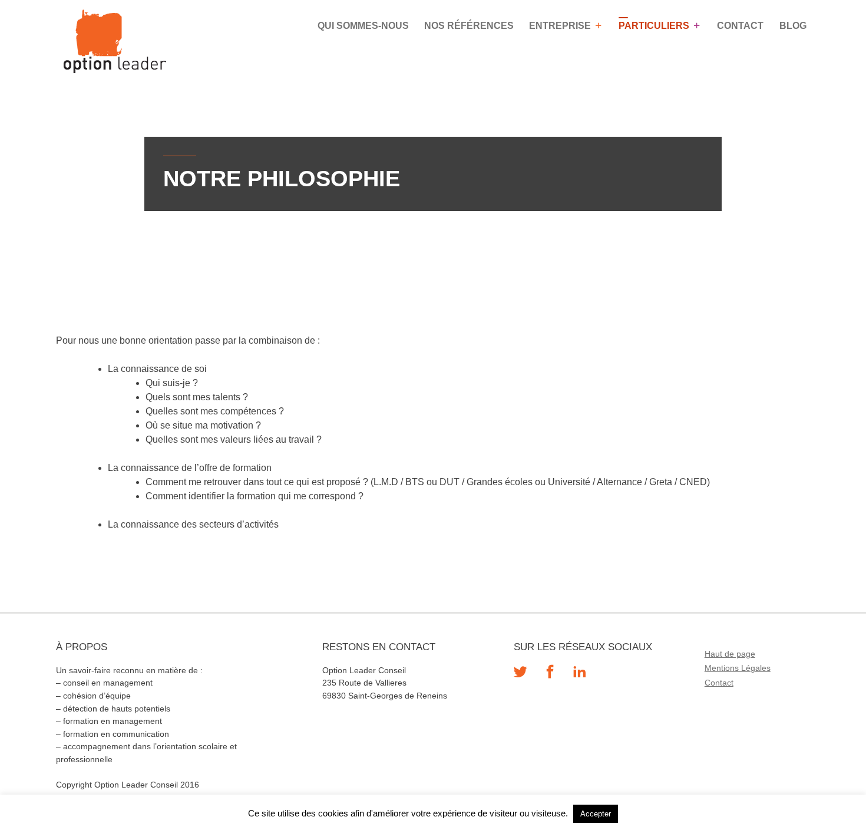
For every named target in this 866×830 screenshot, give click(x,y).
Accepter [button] (595, 813)
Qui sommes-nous (363, 26)
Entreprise (560, 26)
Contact (740, 26)
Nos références (469, 26)
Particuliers (654, 26)
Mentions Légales (738, 668)
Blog (792, 26)
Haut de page (730, 653)
